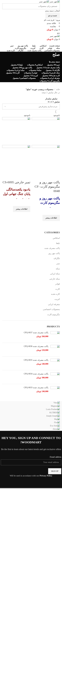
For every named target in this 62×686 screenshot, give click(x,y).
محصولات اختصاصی (51, 309)
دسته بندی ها (54, 62)
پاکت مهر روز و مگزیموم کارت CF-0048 (47, 186)
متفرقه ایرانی (54, 304)
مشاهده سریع (56, 224)
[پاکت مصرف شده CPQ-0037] (55, 335)
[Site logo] (54, 1)
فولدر (57, 284)
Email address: (55, 457)
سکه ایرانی (55, 274)
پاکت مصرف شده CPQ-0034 (36, 374)
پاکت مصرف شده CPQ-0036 (36, 346)
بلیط (58, 243)
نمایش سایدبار (51, 99)
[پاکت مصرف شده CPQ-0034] (55, 377)
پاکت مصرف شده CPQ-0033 (36, 387)
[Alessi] (31, 416)
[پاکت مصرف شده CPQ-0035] (55, 363)
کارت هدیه (55, 294)
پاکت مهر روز (54, 253)
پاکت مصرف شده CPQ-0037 (36, 332)
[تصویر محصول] (46, 159)
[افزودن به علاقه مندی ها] (56, 211)
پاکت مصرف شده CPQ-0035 (36, 360)
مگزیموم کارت (53, 314)
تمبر (58, 263)
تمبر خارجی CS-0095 (16, 182)
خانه (58, 89)
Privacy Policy (46, 476)
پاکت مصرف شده (52, 248)
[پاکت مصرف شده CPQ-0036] (55, 349)
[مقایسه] (56, 176)
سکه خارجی (54, 279)
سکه (58, 269)
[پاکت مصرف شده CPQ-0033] (55, 390)
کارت (57, 289)
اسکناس (56, 238)
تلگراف (56, 258)
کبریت (57, 299)
